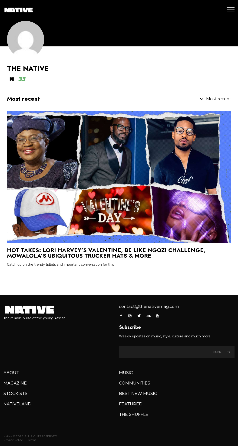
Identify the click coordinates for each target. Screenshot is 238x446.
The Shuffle (133, 414)
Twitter (139, 315)
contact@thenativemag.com (149, 306)
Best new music (138, 393)
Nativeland (17, 404)
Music (126, 372)
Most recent (218, 99)
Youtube (157, 315)
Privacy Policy (13, 440)
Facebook (121, 315)
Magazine (15, 383)
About (11, 372)
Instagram (129, 315)
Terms (32, 440)
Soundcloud (148, 315)
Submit (219, 352)
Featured (130, 404)
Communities (134, 383)
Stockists (15, 393)
